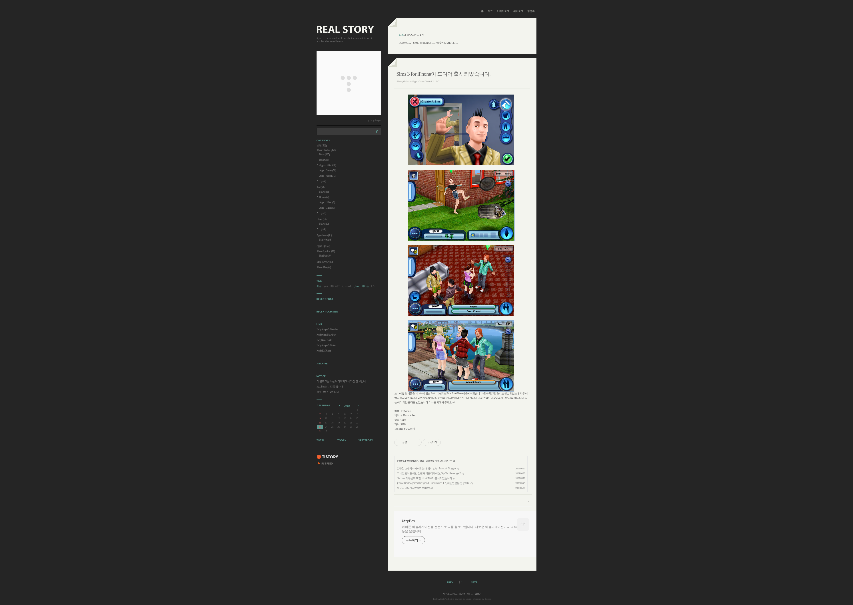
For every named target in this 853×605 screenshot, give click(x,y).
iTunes (321, 219)
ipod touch (346, 286)
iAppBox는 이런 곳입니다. (330, 386)
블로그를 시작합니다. (328, 391)
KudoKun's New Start (326, 334)
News (324, 154)
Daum (468, 599)
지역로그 (447, 593)
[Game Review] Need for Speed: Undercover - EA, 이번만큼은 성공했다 (433, 483)
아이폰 (365, 286)
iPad (320, 187)
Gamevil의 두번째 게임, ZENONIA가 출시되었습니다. (424, 478)
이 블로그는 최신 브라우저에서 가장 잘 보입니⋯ (342, 381)
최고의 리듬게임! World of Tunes (413, 488)
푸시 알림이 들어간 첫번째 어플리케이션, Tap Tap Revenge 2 (429, 473)
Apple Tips (323, 245)
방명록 (531, 11)
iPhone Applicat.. (326, 251)
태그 (490, 11)
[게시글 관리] (416, 442)
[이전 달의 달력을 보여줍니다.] (340, 405)
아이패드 (335, 286)
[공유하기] (411, 442)
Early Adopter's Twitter (326, 345)
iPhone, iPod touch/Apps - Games (410, 81)
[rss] (325, 464)
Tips (322, 181)
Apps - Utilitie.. (327, 165)
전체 (322, 145)
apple (326, 286)
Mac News (325, 239)
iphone (356, 286)
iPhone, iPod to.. (326, 150)
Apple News (324, 235)
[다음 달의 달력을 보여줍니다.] (358, 405)
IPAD (373, 286)
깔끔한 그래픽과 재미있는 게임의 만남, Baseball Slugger (426, 468)
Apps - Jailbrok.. (327, 175)
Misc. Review (325, 261)
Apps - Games (426, 460)
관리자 (470, 593)
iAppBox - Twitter (324, 340)
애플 (319, 286)
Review (324, 159)
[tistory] (328, 457)
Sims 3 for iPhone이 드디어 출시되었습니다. (435, 42)
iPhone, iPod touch (406, 460)
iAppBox (408, 521)
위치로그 (518, 11)
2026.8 (347, 405)
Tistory (488, 599)
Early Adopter (439, 599)
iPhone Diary (324, 267)
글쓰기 (478, 593)
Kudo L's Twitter (324, 350)
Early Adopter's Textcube (327, 329)
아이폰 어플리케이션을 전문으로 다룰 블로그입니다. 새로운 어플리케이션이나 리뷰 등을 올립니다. (459, 529)
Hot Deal (325, 255)
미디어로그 (503, 11)
